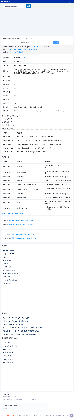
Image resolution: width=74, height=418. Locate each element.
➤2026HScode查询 (8, 250)
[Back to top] (71, 415)
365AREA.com (11, 415)
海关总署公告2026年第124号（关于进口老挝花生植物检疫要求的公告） (23, 328)
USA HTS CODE (7, 283)
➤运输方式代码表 (8, 359)
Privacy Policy (38, 415)
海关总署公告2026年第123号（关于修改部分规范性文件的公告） (21, 331)
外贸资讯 (4, 313)
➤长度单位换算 (7, 260)
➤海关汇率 (6, 257)
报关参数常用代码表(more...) (10, 338)
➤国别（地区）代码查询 (10, 346)
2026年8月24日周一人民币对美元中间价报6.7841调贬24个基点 (21, 334)
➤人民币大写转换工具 (9, 254)
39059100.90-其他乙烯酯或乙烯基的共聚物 (21, 220)
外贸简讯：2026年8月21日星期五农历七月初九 (16, 324)
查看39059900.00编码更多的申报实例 (12, 213)
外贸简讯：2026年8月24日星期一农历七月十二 (16, 318)
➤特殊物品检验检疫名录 (10, 270)
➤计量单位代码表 (8, 352)
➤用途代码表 (6, 349)
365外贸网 (7, 2)
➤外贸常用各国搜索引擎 (10, 280)
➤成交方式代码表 (8, 362)
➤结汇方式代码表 (8, 356)
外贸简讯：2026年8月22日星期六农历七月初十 (16, 321)
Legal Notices (27, 415)
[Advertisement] (37, 22)
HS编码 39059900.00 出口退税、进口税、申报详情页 (17, 38)
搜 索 (28, 6)
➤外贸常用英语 (7, 264)
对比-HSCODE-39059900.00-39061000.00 (24, 238)
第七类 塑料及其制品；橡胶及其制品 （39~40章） (24, 49)
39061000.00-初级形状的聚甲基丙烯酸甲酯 (21, 224)
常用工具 (4, 246)
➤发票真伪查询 (7, 277)
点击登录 (23, 58)
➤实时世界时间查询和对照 (10, 273)
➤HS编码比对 (7, 267)
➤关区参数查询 (7, 343)
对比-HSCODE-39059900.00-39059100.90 (24, 234)
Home (5, 409)
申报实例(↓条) (38, 47)
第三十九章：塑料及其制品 (17, 52)
